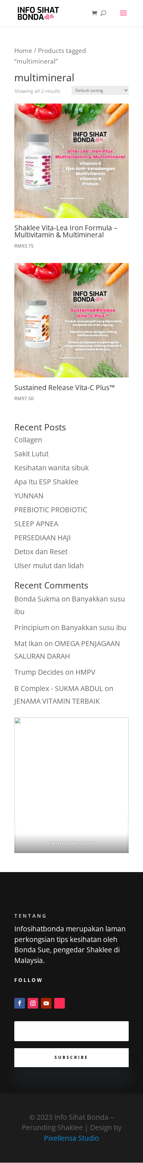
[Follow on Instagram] (33, 1003)
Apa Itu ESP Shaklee (46, 481)
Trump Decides (39, 672)
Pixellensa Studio (71, 1138)
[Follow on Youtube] (46, 1003)
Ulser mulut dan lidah (49, 565)
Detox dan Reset (41, 551)
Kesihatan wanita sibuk (51, 467)
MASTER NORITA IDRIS (71, 843)
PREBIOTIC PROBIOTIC (50, 509)
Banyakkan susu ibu (93, 627)
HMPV (85, 672)
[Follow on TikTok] (59, 1003)
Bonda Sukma (37, 598)
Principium (31, 627)
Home (23, 50)
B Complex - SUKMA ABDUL (58, 688)
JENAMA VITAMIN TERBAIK (57, 701)
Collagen (28, 439)
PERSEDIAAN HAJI (42, 537)
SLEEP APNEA (36, 523)
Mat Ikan (28, 643)
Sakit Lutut (31, 453)
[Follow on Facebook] (19, 1003)
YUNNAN (29, 495)
